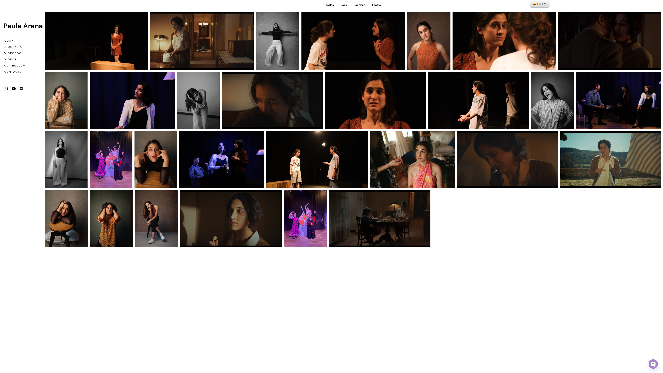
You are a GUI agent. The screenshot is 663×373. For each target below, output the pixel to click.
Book (8, 40)
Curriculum (15, 65)
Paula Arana (23, 25)
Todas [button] (329, 5)
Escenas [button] (359, 5)
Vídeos (10, 59)
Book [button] (343, 5)
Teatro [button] (376, 5)
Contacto (13, 71)
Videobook (14, 53)
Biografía (13, 47)
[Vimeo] (21, 88)
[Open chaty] (653, 364)
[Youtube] (13, 88)
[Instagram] (6, 88)
